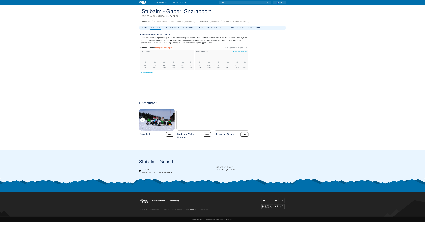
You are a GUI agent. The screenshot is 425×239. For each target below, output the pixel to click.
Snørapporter (160, 2)
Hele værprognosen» (240, 51)
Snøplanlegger (238, 27)
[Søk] (268, 2)
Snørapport (155, 27)
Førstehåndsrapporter (192, 27)
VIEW (170, 134)
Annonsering (173, 200)
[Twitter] (270, 200)
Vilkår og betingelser (168, 209)
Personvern (143, 209)
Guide (144, 27)
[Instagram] (276, 200)
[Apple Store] (279, 206)
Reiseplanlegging (180, 2)
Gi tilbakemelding (146, 72)
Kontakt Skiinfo (158, 200)
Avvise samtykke (204, 209)
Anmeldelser (211, 27)
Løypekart (224, 27)
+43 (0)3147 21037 (224, 167)
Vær (165, 27)
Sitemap (179, 209)
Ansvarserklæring (154, 209)
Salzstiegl (215, 21)
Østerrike (189, 21)
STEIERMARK (149, 16)
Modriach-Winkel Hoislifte (236, 21)
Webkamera (174, 27)
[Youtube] (264, 200)
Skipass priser (254, 27)
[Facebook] (282, 200)
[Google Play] (267, 206)
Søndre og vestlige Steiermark (167, 21)
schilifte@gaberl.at (227, 169)
